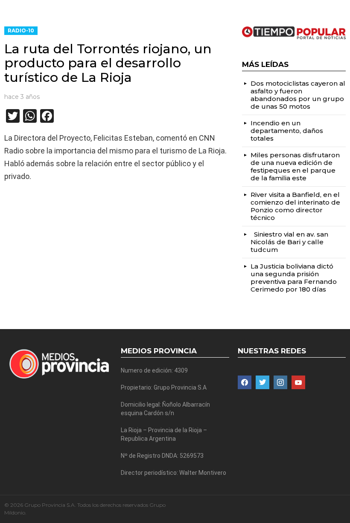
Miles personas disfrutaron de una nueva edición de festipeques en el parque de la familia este (295, 166)
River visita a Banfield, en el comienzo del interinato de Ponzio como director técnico (295, 206)
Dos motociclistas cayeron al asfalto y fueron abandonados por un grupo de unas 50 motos (298, 94)
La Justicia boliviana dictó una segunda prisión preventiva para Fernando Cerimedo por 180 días (294, 277)
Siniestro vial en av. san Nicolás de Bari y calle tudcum (289, 242)
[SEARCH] (342, 7)
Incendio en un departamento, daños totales (287, 130)
